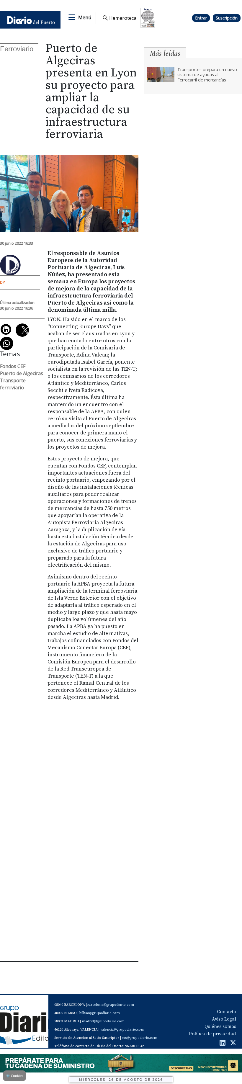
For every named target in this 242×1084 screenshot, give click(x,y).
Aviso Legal (224, 1019)
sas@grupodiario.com (139, 1038)
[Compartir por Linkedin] (6, 329)
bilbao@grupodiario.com (99, 1013)
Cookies (14, 1075)
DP (2, 282)
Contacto (226, 1012)
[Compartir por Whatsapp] (6, 343)
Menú (84, 17)
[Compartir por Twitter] (22, 330)
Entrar (201, 18)
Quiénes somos (220, 1026)
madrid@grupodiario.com (103, 1021)
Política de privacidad (212, 1034)
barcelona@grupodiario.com (110, 1005)
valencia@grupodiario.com (122, 1029)
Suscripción (227, 18)
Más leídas (165, 53)
